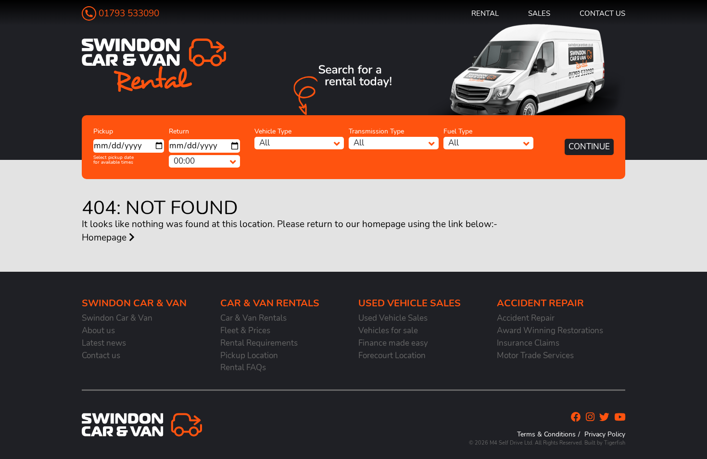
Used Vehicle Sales (393, 318)
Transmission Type (376, 131)
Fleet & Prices (245, 330)
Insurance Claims (528, 343)
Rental (485, 13)
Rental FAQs (243, 367)
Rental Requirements (259, 343)
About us (98, 330)
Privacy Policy (604, 434)
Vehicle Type (272, 131)
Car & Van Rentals (253, 318)
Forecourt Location (392, 355)
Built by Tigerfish (604, 443)
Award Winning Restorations (550, 330)
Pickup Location (249, 355)
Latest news (104, 343)
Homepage (105, 237)
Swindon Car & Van (117, 318)
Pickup (103, 131)
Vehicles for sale (388, 330)
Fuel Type (457, 131)
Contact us (602, 13)
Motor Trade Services (535, 355)
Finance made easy (393, 343)
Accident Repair (526, 318)
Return (179, 131)
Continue (589, 146)
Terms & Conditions (546, 434)
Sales (539, 13)
